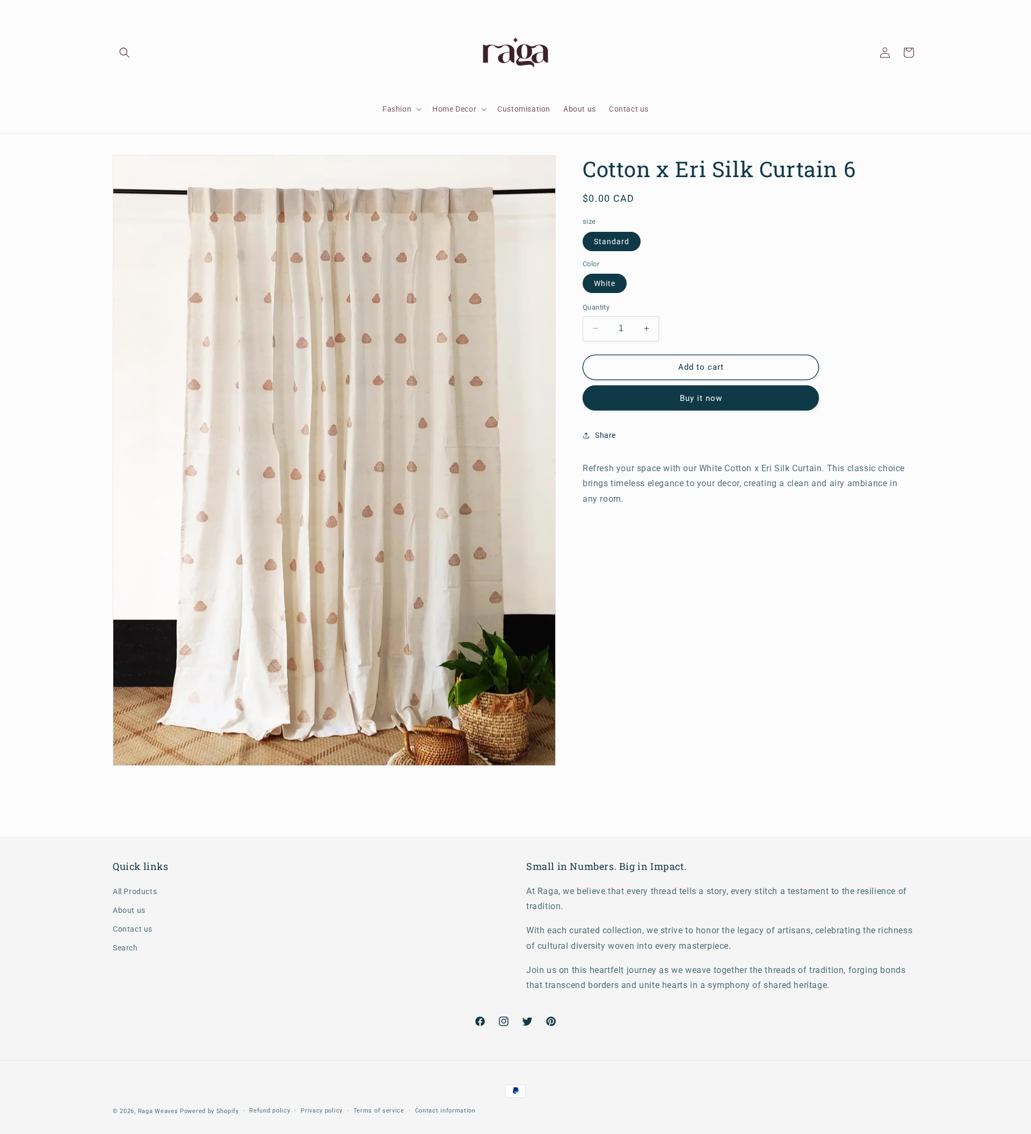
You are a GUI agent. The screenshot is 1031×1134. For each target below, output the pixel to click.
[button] (124, 52)
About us (129, 910)
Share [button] (605, 435)
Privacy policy (322, 1110)
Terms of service (378, 1110)
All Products (135, 891)
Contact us (133, 929)
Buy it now (701, 398)
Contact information (445, 1110)
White (604, 283)
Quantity (596, 307)
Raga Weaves (158, 1111)
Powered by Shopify (209, 1111)
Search (125, 947)
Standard (611, 241)
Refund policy (269, 1110)
